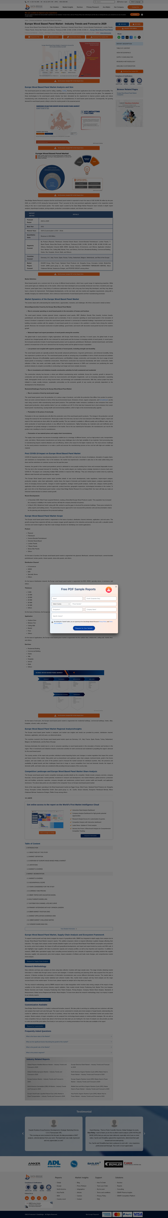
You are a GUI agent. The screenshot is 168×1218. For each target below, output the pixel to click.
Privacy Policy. (103, 621)
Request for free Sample (84, 628)
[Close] (116, 587)
